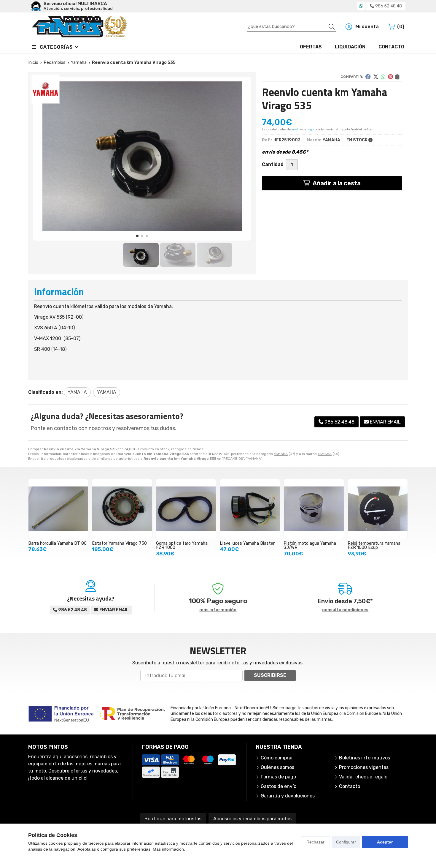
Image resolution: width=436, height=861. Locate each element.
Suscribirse (270, 675)
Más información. (169, 849)
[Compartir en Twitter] (375, 77)
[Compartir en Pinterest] (390, 77)
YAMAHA (281, 454)
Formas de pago (278, 777)
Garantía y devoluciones (288, 796)
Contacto (349, 786)
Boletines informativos (364, 758)
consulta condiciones (345, 610)
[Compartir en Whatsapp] (383, 77)
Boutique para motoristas (172, 818)
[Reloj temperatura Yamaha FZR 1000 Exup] (378, 509)
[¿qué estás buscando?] (291, 26)
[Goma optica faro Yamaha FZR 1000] (186, 509)
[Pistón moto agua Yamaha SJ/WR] (313, 509)
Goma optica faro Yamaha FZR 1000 (182, 545)
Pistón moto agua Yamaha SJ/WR (310, 545)
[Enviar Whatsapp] (361, 6)
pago (310, 129)
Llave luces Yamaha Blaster (247, 543)
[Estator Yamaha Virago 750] (122, 509)
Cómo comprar (277, 758)
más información (217, 610)
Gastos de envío (278, 786)
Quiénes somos (277, 767)
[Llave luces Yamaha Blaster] (250, 509)
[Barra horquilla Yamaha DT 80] (58, 509)
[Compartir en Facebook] (368, 77)
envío (295, 129)
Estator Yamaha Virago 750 (119, 543)
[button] (137, 236)
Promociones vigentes (364, 767)
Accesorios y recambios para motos (252, 818)
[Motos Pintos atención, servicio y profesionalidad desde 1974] (79, 26)
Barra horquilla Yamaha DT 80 (57, 543)
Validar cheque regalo (363, 777)
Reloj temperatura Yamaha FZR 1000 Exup (374, 545)
